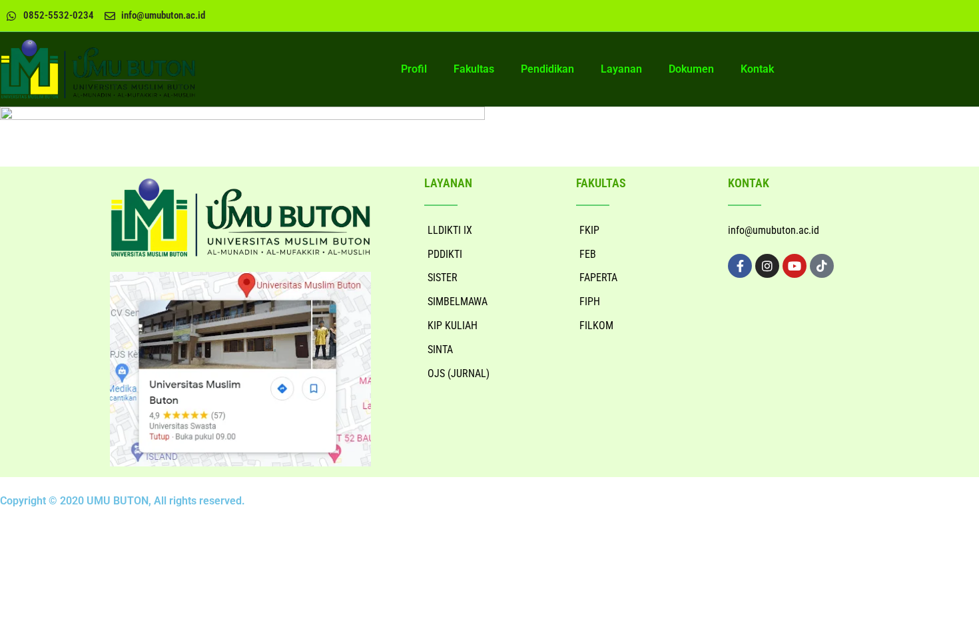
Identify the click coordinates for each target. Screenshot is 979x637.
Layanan (621, 69)
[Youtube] (795, 266)
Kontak (757, 69)
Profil (414, 69)
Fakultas (474, 69)
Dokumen (691, 69)
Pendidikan (547, 69)
